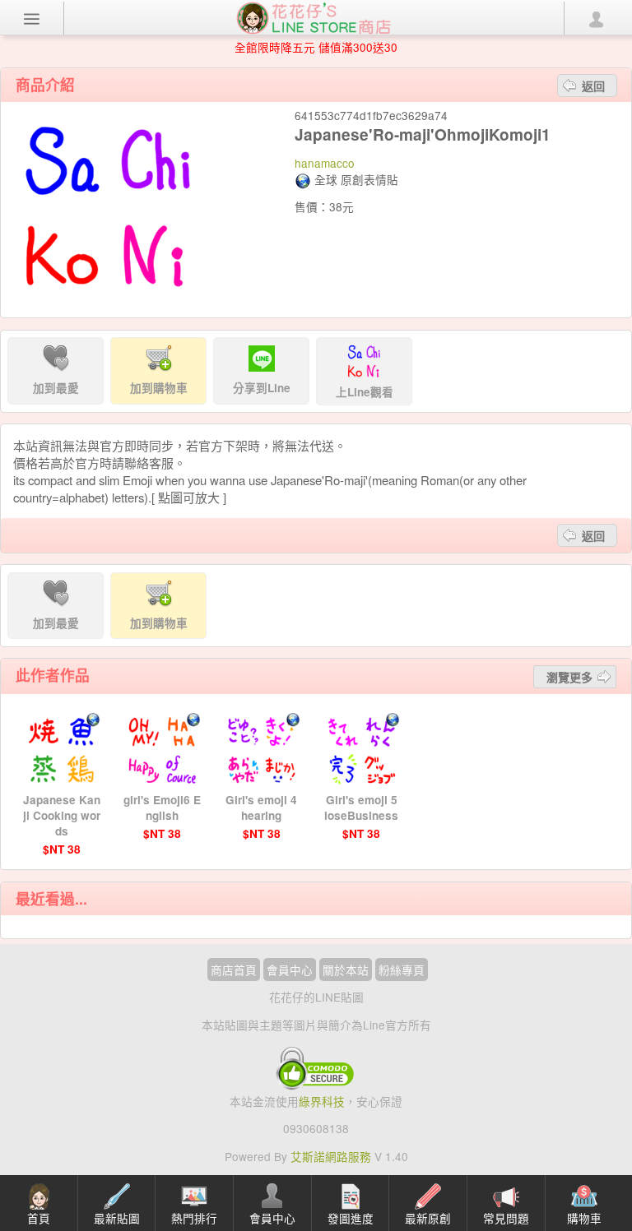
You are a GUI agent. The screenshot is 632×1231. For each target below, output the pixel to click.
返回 (593, 85)
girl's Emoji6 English (162, 807)
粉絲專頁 (402, 969)
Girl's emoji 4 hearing (261, 807)
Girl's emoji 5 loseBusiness (361, 807)
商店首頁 (234, 969)
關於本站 (346, 969)
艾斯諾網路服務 (330, 1156)
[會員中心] (596, 18)
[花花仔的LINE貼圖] (313, 16)
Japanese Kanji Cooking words (61, 815)
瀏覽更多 (569, 677)
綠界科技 (322, 1101)
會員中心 (290, 969)
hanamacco (325, 163)
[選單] (32, 18)
